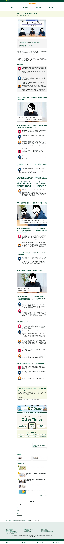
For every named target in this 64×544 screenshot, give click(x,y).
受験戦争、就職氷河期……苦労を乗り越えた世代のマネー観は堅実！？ (30, 42)
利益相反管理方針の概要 (26, 530)
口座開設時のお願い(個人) (44, 529)
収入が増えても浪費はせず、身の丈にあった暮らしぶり (27, 44)
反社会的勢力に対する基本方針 (45, 530)
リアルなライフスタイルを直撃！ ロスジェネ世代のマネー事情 (21, 520)
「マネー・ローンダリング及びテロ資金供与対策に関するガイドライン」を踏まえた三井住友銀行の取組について (14, 533)
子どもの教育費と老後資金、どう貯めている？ (26, 45)
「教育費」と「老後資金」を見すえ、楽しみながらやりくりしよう (29, 46)
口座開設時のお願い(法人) (9, 530)
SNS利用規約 (42, 532)
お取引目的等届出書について (9, 529)
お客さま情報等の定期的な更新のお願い (28, 529)
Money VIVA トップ (11, 520)
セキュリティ (25, 528)
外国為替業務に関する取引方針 (27, 531)
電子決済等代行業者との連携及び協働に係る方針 (47, 531)
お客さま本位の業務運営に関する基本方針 (11, 531)
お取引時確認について (44, 528)
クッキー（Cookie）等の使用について (10, 528)
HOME (6, 520)
